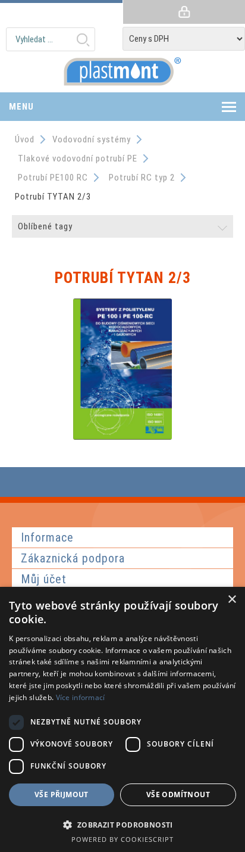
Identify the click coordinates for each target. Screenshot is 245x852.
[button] (122, 824)
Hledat (83, 39)
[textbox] (50, 39)
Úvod (24, 139)
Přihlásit (183, 12)
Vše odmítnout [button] (178, 794)
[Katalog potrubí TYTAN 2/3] (122, 436)
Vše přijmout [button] (61, 794)
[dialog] (122, 719)
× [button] (231, 599)
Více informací (80, 697)
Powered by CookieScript (122, 839)
